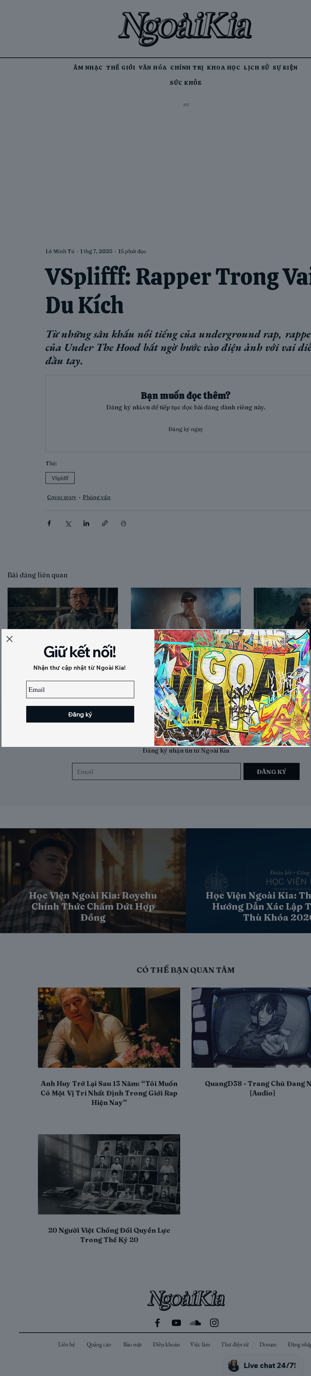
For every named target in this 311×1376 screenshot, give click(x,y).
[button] (9, 639)
